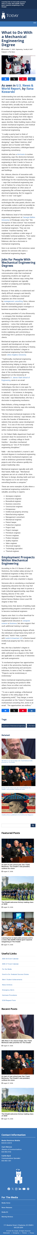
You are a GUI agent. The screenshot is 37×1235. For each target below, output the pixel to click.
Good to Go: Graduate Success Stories (15, 974)
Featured (4, 52)
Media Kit (5, 1212)
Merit (28, 1189)
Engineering (19, 49)
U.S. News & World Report (17, 86)
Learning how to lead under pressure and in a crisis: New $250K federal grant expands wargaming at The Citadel (14, 4)
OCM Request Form (9, 1000)
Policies (24, 1233)
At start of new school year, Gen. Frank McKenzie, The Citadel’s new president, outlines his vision (16, 788)
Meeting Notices (7, 1217)
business (13, 623)
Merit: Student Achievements (12, 979)
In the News (31, 726)
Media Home (6, 1203)
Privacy (32, 1233)
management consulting (13, 301)
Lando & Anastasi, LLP (13, 638)
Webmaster (6, 1233)
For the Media (7, 969)
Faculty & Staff (28, 49)
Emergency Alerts (8, 990)
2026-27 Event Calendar (10, 964)
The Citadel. (15, 1231)
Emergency (16, 1233)
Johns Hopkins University (16, 355)
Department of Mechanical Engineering (13, 726)
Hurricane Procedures (9, 995)
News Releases (7, 1207)
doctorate (21, 154)
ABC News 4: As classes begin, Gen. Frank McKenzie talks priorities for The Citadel (17, 761)
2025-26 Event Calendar (10, 959)
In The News (11, 52)
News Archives (7, 985)
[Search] (33, 825)
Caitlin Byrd (6, 1156)
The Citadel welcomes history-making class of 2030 (17, 903)
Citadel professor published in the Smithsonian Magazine (17, 815)
